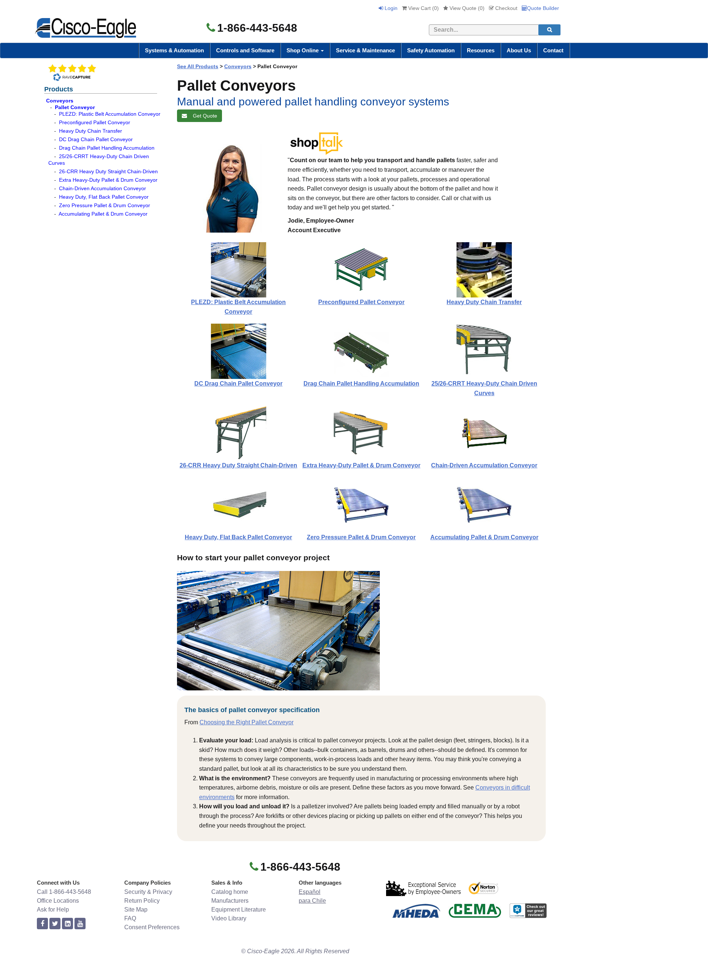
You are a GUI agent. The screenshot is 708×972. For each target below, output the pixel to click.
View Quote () (466, 8)
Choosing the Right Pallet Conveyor (246, 722)
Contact (553, 50)
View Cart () (423, 8)
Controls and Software (245, 50)
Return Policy (142, 901)
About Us (519, 50)
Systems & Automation (174, 50)
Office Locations (58, 901)
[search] (549, 29)
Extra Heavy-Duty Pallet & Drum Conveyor (108, 180)
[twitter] (54, 924)
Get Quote (203, 116)
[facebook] (42, 924)
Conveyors (59, 101)
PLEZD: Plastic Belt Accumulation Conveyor (109, 114)
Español (309, 892)
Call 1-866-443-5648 (64, 892)
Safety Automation (431, 50)
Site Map (136, 909)
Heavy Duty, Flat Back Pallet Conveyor (104, 197)
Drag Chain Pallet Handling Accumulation (107, 148)
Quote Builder (543, 8)
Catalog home (229, 892)
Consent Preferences (152, 927)
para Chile (312, 901)
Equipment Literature (238, 909)
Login (390, 8)
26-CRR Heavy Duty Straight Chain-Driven (108, 171)
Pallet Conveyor (75, 107)
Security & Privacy (148, 892)
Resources (480, 50)
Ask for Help (53, 909)
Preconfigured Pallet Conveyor (94, 122)
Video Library (228, 918)
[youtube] (80, 924)
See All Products (197, 66)
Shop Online (303, 50)
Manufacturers (230, 901)
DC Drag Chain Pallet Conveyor (96, 139)
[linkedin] (67, 924)
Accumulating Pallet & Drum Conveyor (103, 214)
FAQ (130, 918)
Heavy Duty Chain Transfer (90, 131)
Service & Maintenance (365, 50)
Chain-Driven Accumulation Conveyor (102, 188)
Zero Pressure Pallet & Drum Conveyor (104, 205)
